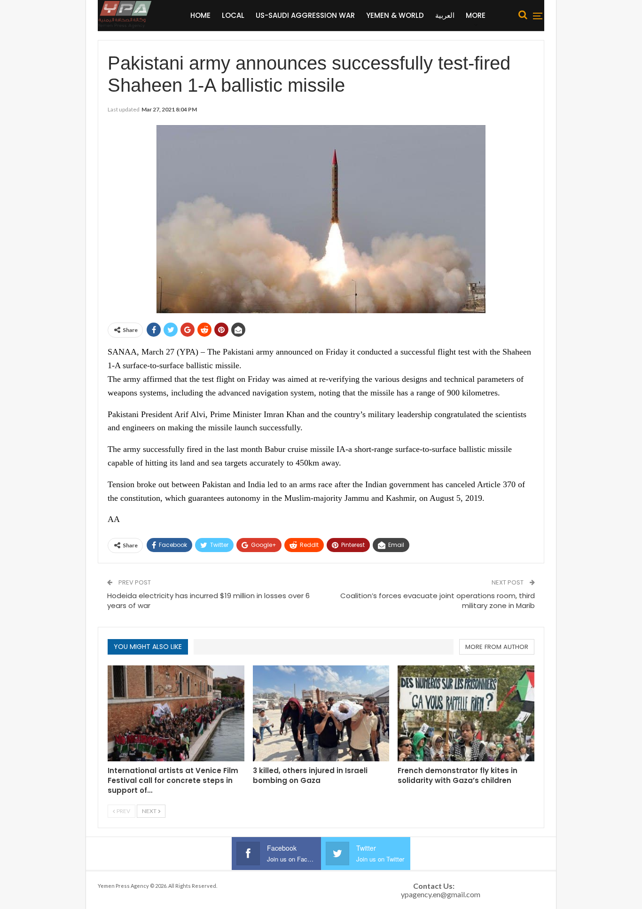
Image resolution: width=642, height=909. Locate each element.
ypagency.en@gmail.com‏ (440, 894)
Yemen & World (395, 15)
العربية (444, 15)
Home (200, 15)
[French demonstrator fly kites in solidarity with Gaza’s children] (466, 713)
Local (233, 15)
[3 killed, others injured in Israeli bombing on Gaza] (321, 713)
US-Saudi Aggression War (305, 15)
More (475, 15)
